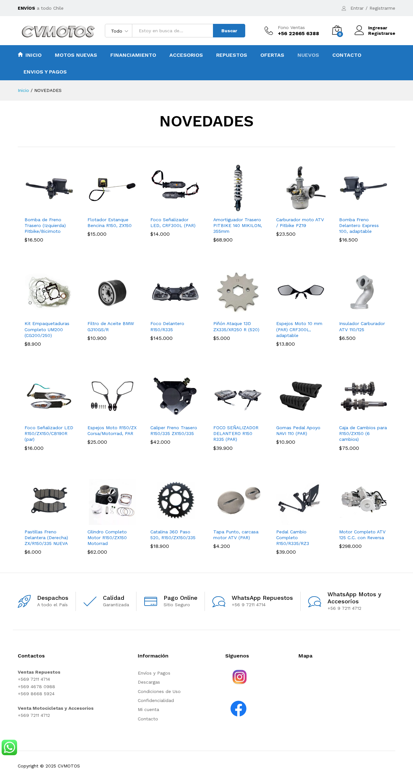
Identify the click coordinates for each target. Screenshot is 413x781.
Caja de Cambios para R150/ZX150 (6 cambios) (363, 433)
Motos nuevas (76, 55)
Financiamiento (133, 55)
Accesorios (186, 55)
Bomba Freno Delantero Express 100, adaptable (359, 225)
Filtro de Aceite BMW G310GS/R (110, 326)
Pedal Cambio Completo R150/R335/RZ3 (292, 537)
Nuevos (308, 55)
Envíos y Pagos (154, 673)
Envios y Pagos (45, 71)
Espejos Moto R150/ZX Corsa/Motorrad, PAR (111, 430)
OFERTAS (272, 55)
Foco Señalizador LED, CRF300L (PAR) (173, 222)
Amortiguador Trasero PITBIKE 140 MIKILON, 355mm (237, 225)
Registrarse (381, 33)
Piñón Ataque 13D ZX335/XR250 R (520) (236, 326)
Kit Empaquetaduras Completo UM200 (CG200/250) (47, 329)
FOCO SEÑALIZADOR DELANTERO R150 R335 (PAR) (235, 433)
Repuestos (231, 55)
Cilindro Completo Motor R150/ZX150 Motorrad (107, 537)
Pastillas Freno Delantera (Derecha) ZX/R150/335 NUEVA (46, 537)
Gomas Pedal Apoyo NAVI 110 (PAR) (298, 430)
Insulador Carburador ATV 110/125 (362, 326)
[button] (41, 208)
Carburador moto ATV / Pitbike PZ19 (300, 222)
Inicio (33, 55)
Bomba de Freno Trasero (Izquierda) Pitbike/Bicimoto (45, 225)
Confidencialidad (156, 700)
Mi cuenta (148, 709)
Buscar (229, 30)
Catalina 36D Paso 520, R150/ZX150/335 (173, 534)
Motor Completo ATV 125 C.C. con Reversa (362, 534)
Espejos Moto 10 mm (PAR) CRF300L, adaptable (299, 329)
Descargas (149, 682)
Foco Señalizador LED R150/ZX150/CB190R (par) (49, 433)
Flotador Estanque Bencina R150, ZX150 (109, 222)
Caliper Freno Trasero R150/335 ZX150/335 (173, 430)
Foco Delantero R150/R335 (167, 326)
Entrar (357, 8)
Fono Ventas (291, 27)
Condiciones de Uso (159, 691)
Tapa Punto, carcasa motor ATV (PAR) (235, 534)
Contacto (346, 55)
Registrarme (382, 8)
